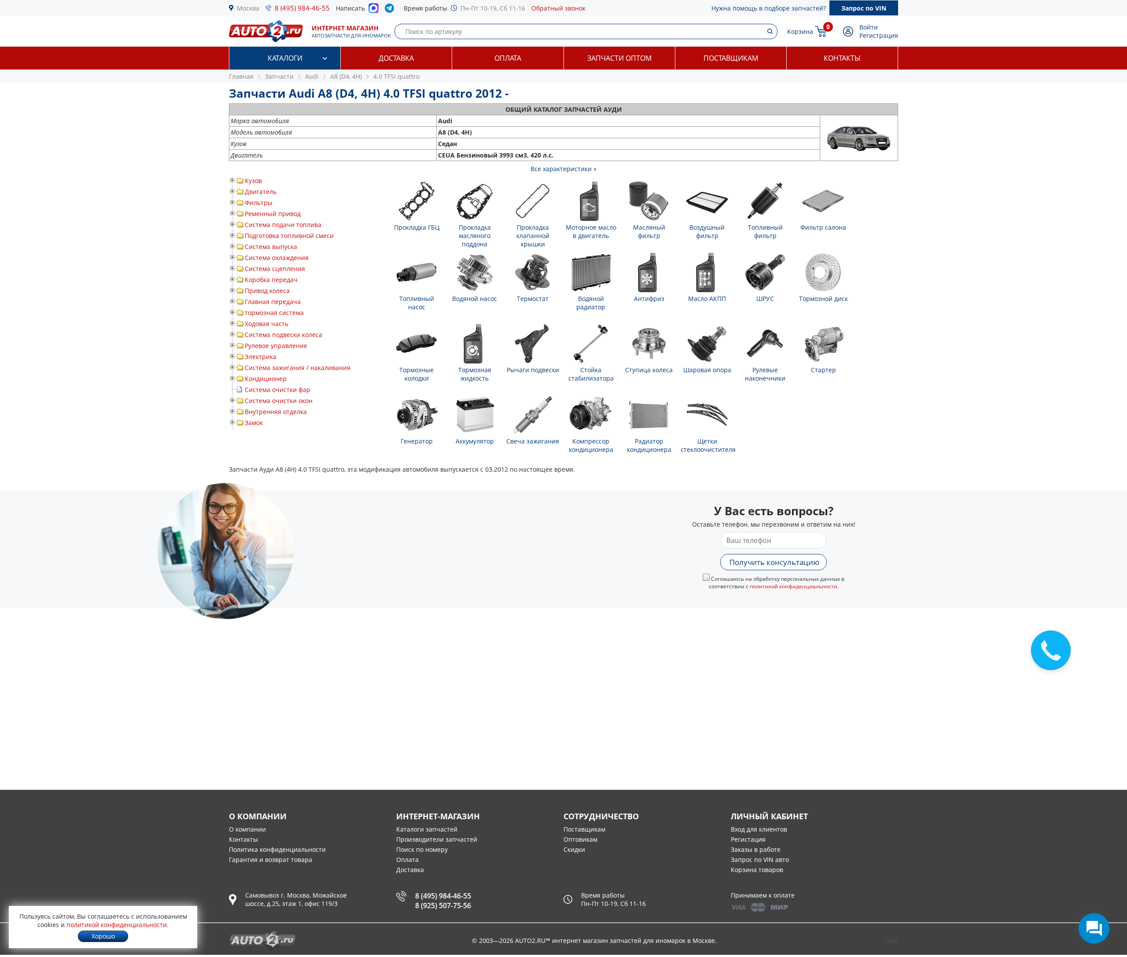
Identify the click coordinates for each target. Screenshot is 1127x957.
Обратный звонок (558, 8)
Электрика (260, 356)
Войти (868, 27)
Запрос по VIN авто (760, 859)
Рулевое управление (276, 345)
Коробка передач (271, 279)
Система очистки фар (277, 389)
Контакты (842, 58)
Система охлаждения (277, 257)
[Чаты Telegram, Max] (1094, 928)
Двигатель (260, 191)
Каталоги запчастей (426, 829)
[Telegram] (391, 10)
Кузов (253, 180)
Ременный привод (273, 213)
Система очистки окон (279, 400)
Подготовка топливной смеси (289, 235)
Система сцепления (275, 268)
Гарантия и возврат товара (270, 859)
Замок (254, 422)
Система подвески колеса (283, 334)
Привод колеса (267, 290)
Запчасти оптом (619, 58)
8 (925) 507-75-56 (443, 905)
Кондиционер (266, 378)
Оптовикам (580, 839)
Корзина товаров (757, 869)
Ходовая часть (266, 323)
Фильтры (259, 202)
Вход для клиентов (759, 829)
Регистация (748, 839)
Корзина (800, 31)
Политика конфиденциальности (277, 849)
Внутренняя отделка (276, 411)
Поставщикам (730, 58)
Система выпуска (271, 246)
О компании (247, 829)
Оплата (507, 58)
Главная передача (273, 301)
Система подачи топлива (283, 224)
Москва (248, 8)
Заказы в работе (756, 849)
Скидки (574, 849)
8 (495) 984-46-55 (302, 8)
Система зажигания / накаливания (297, 367)
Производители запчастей (436, 839)
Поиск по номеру (422, 849)
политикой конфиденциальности (793, 586)
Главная (241, 76)
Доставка (396, 58)
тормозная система (274, 312)
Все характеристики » (563, 169)
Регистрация (878, 35)
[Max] (373, 10)
